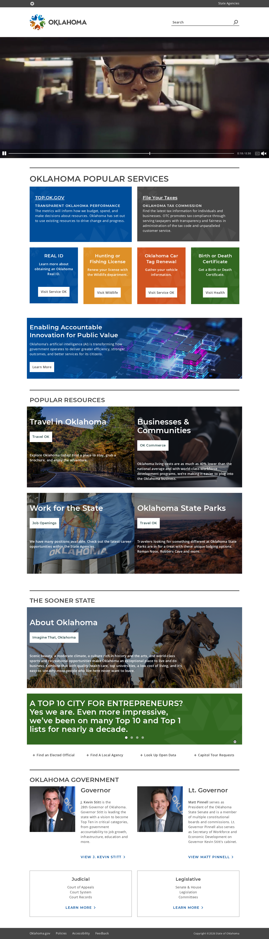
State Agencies (228, 3)
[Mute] (264, 153)
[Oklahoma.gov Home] (32, 3)
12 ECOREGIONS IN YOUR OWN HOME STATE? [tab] (142, 737)
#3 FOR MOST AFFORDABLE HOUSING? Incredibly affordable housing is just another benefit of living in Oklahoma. (97, 716)
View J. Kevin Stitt (101, 857)
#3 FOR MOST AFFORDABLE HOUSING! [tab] (131, 737)
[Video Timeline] (121, 153)
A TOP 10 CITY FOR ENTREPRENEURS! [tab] (126, 737)
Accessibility (81, 933)
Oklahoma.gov (40, 933)
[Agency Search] (235, 22)
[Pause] (4, 153)
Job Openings (44, 523)
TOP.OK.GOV (49, 197)
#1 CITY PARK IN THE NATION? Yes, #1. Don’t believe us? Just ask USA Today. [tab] (137, 737)
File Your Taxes (160, 197)
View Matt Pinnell (209, 857)
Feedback (102, 933)
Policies (61, 933)
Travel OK (40, 437)
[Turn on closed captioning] (258, 153)
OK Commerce (153, 445)
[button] (54, 292)
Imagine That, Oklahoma (54, 637)
